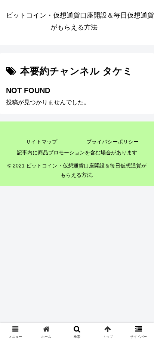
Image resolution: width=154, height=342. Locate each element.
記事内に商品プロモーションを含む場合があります (77, 152)
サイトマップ (41, 142)
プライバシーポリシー (112, 142)
